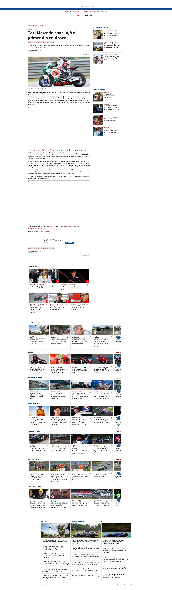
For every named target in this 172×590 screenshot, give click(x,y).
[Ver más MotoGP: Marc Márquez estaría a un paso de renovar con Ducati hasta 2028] (102, 359)
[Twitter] (82, 6)
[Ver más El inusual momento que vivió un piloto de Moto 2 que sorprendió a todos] (102, 411)
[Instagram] (89, 6)
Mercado (30, 42)
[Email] (92, 6)
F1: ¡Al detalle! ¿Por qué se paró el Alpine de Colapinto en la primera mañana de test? (89, 11)
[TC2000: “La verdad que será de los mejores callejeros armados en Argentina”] (55, 530)
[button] (70, 9)
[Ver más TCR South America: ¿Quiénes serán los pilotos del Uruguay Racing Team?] (39, 385)
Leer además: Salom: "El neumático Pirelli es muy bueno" (57, 150)
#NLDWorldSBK (68, 227)
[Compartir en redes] (56, 285)
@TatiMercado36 (50, 227)
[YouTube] (86, 6)
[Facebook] (79, 6)
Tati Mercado (36, 42)
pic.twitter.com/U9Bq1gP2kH (36, 229)
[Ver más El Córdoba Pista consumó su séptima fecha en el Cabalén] (102, 466)
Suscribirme (70, 243)
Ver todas (118, 323)
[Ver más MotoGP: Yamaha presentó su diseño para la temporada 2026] (39, 359)
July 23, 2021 (47, 231)
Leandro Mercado (44, 42)
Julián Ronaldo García (35, 50)
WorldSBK (52, 42)
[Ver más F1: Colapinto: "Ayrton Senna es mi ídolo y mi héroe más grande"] (98, 120)
